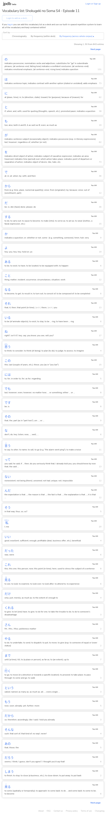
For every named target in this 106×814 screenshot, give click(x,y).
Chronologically (19, 36)
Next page (95, 49)
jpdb (7, 3)
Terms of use (86, 811)
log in (10, 24)
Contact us (58, 811)
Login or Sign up (93, 3)
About (41, 811)
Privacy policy (72, 811)
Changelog (99, 811)
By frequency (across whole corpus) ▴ (76, 36)
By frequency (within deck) (43, 36)
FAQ (49, 811)
